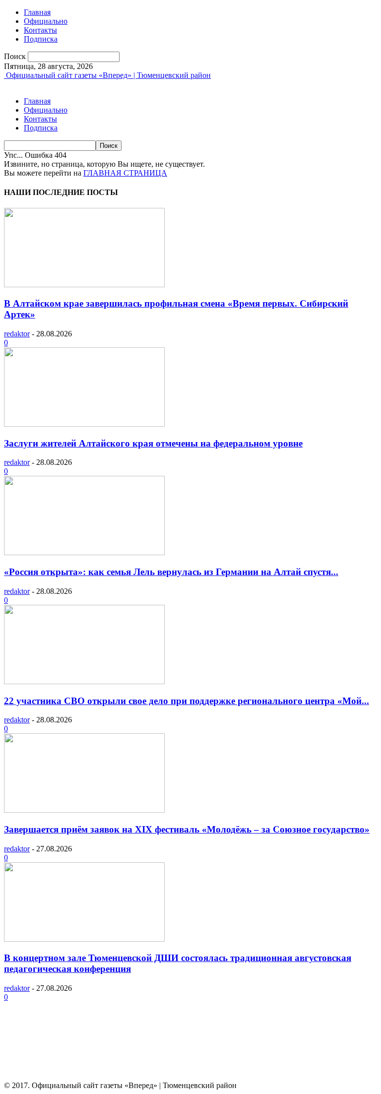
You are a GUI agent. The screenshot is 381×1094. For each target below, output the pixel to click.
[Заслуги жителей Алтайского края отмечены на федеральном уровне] (84, 424)
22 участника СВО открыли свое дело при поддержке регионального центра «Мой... (186, 701)
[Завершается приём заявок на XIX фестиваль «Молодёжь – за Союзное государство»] (84, 810)
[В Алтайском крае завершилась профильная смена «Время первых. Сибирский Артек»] (84, 284)
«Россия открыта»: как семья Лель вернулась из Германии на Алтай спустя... (171, 572)
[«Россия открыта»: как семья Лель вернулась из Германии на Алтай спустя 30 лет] (84, 552)
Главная (37, 12)
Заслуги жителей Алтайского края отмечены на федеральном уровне (153, 443)
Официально (45, 21)
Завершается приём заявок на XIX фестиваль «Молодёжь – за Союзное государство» (187, 829)
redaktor (17, 333)
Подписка (41, 39)
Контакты (40, 30)
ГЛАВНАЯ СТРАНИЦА (125, 173)
